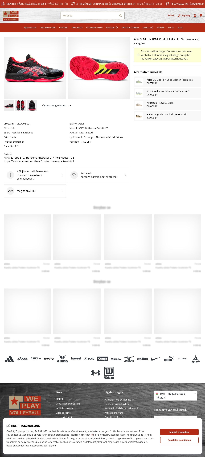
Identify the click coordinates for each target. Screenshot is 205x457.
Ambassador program (68, 404)
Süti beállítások (64, 417)
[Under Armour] (95, 373)
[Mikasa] (116, 358)
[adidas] (9, 358)
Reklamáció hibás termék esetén (122, 408)
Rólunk (171, 15)
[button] (115, 15)
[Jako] (89, 358)
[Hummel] (75, 358)
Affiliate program (65, 408)
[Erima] (62, 358)
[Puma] (169, 358)
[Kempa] (102, 358)
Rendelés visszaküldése (117, 403)
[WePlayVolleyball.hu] (30, 405)
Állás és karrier (63, 413)
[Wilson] (109, 373)
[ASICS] (22, 358)
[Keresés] (120, 15)
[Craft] (49, 358)
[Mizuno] (129, 358)
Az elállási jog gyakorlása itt (119, 399)
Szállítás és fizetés (114, 417)
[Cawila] (35, 358)
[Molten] (142, 358)
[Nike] (155, 358)
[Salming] (182, 358)
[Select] (195, 358)
